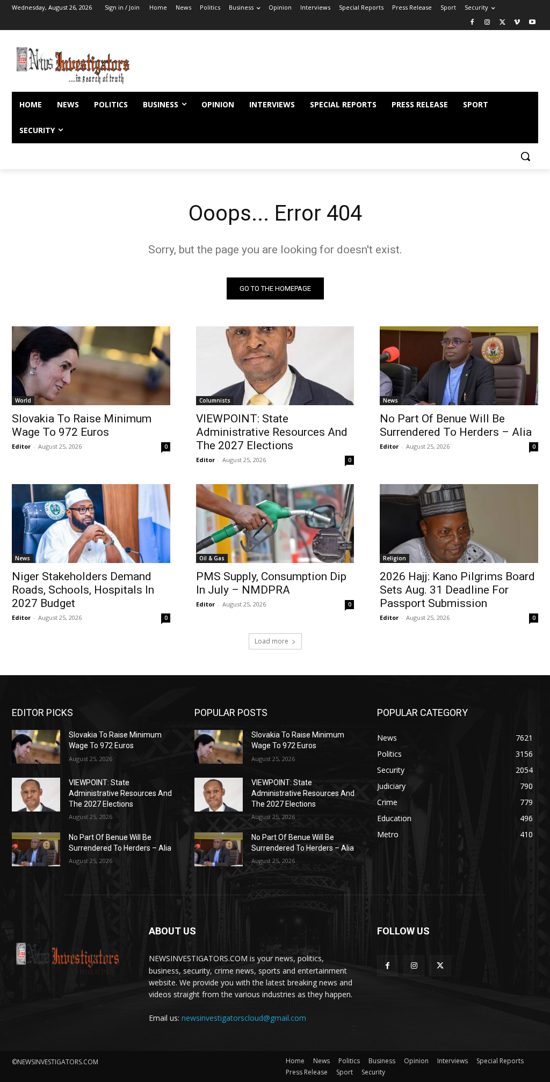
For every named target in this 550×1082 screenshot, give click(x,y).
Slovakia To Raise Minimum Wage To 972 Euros (81, 425)
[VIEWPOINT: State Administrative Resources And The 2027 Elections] (275, 365)
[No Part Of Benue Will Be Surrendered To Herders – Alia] (459, 365)
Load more (271, 641)
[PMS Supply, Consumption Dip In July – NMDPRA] (275, 523)
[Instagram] (487, 23)
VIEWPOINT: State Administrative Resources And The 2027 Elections (272, 432)
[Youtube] (532, 23)
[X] (502, 23)
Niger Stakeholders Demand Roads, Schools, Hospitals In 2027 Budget (83, 590)
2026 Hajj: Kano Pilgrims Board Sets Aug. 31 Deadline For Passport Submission (457, 590)
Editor (21, 446)
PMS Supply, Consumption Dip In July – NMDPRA (271, 583)
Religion (394, 558)
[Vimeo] (517, 23)
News (390, 400)
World (23, 400)
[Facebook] (472, 23)
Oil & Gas (212, 558)
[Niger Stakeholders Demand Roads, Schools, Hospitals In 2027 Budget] (91, 523)
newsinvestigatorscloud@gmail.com (244, 1018)
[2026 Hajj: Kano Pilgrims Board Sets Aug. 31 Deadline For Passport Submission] (459, 523)
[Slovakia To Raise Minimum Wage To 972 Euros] (91, 365)
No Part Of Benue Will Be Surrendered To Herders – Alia (456, 425)
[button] (525, 156)
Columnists (214, 400)
